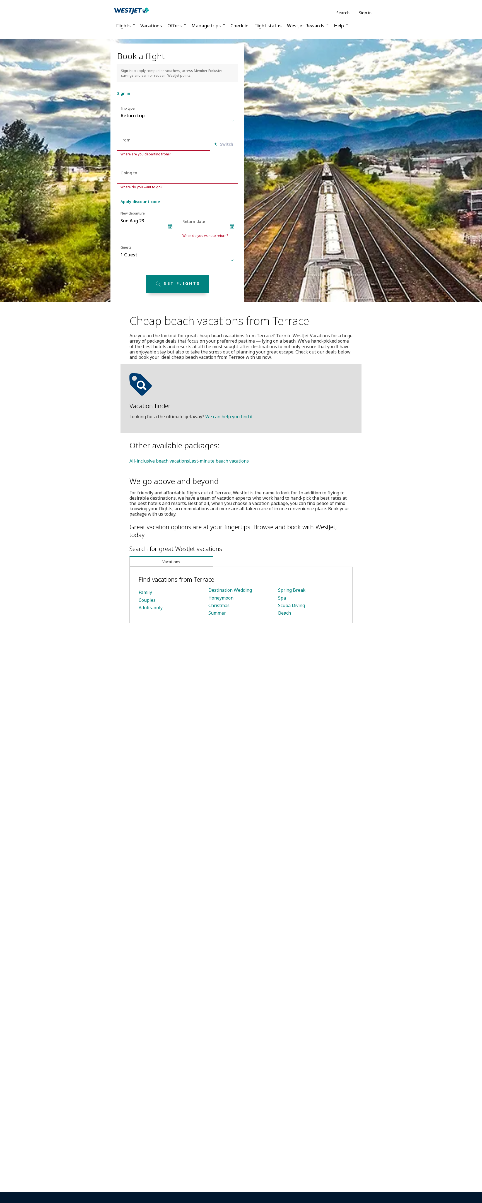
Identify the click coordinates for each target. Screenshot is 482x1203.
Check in (239, 25)
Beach (284, 613)
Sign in (365, 12)
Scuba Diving (291, 605)
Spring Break (291, 590)
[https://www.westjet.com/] (131, 10)
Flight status (267, 25)
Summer (217, 613)
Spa (282, 598)
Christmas (219, 605)
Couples (147, 600)
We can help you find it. (229, 416)
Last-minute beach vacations (219, 461)
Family (145, 592)
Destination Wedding (230, 590)
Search (343, 13)
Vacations (151, 25)
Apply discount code (140, 201)
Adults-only (151, 608)
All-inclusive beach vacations (159, 461)
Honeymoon (220, 598)
